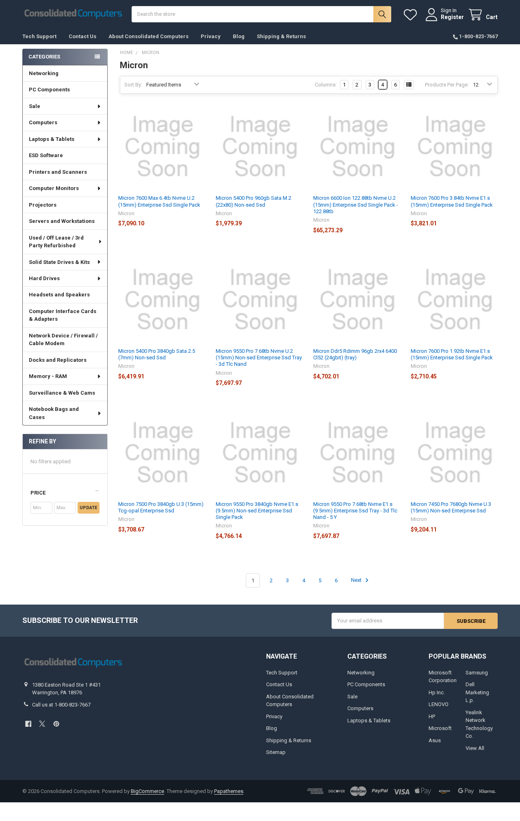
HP (432, 716)
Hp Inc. (437, 692)
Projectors (42, 205)
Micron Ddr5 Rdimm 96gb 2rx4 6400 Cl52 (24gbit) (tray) (355, 354)
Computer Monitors (54, 188)
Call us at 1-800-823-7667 (61, 705)
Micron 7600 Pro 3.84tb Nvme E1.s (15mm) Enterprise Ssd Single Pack (452, 201)
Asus (435, 740)
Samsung (477, 673)
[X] (42, 724)
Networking (43, 73)
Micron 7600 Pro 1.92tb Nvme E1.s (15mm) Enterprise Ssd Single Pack (452, 354)
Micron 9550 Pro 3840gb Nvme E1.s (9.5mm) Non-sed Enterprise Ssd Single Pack (257, 511)
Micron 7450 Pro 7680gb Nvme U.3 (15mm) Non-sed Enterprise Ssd (451, 507)
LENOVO (438, 704)
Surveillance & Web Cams (62, 393)
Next (357, 580)
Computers (43, 122)
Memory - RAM (48, 376)
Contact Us (82, 36)
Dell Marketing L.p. (477, 692)
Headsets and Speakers (59, 295)
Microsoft (440, 728)
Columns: (326, 85)
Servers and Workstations (62, 221)
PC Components (49, 89)
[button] (64, 493)
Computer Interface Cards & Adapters (62, 315)
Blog (239, 36)
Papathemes (228, 791)
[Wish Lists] (412, 15)
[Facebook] (28, 724)
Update (88, 507)
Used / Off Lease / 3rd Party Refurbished (56, 242)
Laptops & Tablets (51, 139)
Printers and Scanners (58, 172)
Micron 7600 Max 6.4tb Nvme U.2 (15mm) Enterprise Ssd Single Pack (159, 201)
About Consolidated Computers (148, 36)
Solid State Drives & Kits (59, 262)
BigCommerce (147, 791)
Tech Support (39, 36)
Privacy (211, 36)
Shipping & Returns (281, 36)
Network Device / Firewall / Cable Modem (63, 340)
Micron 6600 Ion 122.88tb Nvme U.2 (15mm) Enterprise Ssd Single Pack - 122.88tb (355, 204)
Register (452, 17)
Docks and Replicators (58, 360)
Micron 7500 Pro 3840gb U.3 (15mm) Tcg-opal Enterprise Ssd (161, 507)
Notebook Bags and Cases (54, 413)
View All (475, 748)
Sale (34, 106)
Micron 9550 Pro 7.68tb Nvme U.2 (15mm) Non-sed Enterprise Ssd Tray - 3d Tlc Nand (259, 357)
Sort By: (133, 85)
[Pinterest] (56, 724)
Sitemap (276, 752)
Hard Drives (44, 278)
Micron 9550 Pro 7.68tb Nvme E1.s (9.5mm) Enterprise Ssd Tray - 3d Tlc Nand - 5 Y (355, 511)
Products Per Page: (447, 85)
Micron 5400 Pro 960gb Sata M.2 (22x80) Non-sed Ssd (253, 201)
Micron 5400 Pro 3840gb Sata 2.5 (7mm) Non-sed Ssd (156, 354)
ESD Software (46, 155)
